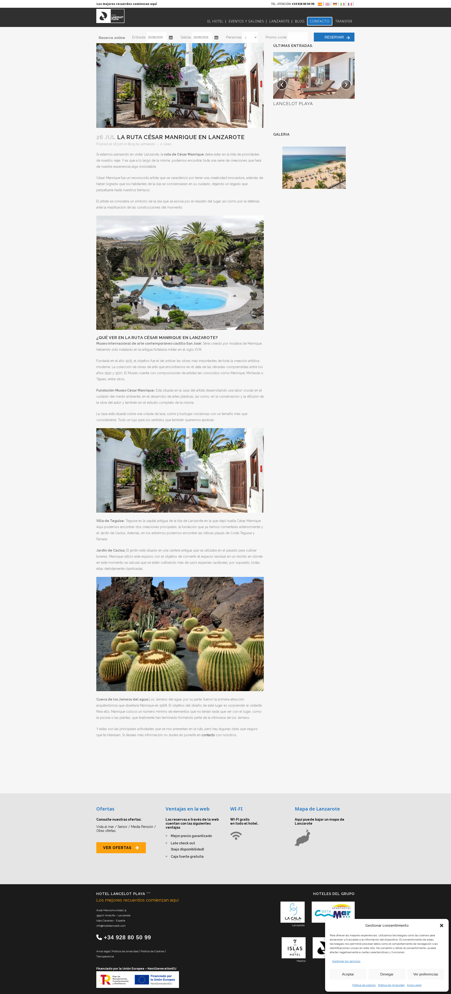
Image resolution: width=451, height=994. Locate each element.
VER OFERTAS (117, 847)
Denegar (386, 974)
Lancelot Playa (293, 103)
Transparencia (105, 956)
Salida (186, 37)
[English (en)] (328, 4)
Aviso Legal (414, 985)
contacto (209, 735)
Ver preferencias (425, 974)
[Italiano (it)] (343, 4)
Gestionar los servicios (346, 961)
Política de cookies (364, 985)
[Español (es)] (320, 4)
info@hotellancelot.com (111, 925)
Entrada (138, 37)
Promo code (276, 37)
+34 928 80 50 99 (127, 937)
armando (148, 144)
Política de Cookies (153, 951)
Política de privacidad (391, 985)
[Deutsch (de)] (335, 4)
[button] (441, 925)
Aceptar (348, 974)
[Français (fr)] (351, 4)
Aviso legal (103, 951)
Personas (233, 37)
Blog (131, 144)
